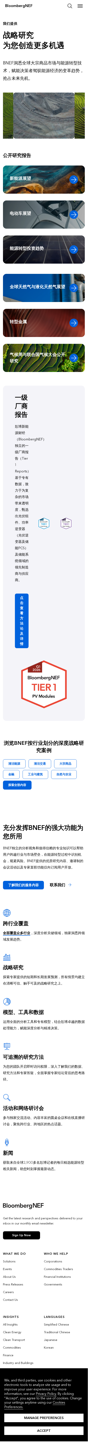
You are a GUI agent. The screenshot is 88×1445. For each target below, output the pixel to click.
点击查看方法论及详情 (21, 620)
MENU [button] (80, 6)
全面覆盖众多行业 (16, 933)
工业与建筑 (35, 774)
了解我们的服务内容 (23, 885)
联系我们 (58, 885)
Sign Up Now (21, 1235)
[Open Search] (69, 6)
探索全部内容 (17, 785)
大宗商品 (65, 764)
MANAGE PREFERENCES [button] (44, 1418)
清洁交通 (40, 764)
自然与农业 (63, 774)
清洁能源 (14, 764)
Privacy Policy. (46, 1393)
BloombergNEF (19, 5)
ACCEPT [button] (44, 1430)
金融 (11, 774)
